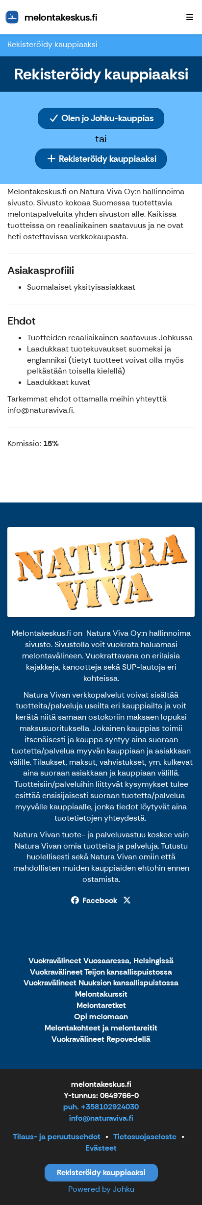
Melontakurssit (101, 994)
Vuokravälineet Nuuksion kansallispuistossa (101, 983)
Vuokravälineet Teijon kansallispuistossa (101, 972)
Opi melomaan (101, 1017)
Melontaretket (101, 1005)
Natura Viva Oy (113, 633)
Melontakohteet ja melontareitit (101, 1028)
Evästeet (101, 1148)
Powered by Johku (101, 1189)
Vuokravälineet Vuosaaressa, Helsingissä (101, 961)
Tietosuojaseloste (145, 1136)
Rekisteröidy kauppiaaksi (106, 159)
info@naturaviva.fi (101, 1118)
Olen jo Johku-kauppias (106, 118)
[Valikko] (189, 17)
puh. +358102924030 (101, 1107)
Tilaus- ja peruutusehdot (57, 1136)
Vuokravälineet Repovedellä (101, 1039)
